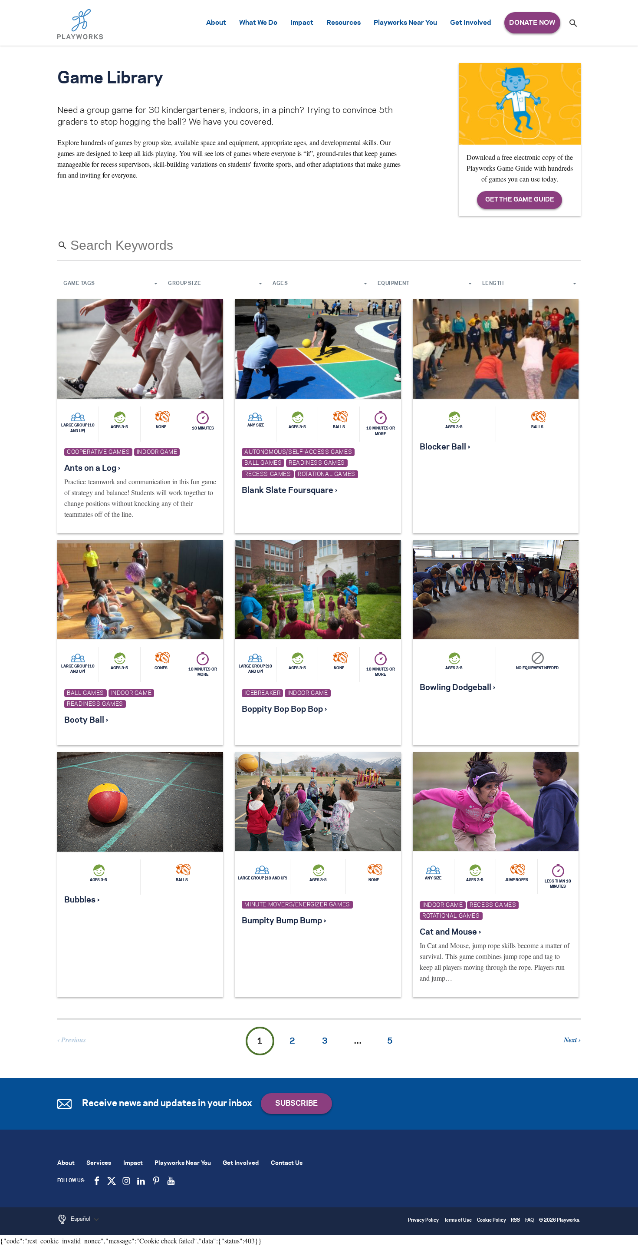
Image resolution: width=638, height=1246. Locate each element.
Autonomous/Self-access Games (298, 452)
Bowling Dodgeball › (457, 688)
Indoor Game (157, 452)
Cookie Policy (491, 1221)
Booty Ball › (86, 720)
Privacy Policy (423, 1221)
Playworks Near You (405, 23)
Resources (343, 23)
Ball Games (263, 463)
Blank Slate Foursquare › (289, 491)
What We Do (258, 23)
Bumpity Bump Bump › (284, 921)
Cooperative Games (98, 452)
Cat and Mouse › (450, 932)
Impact (301, 23)
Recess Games (267, 474)
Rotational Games (326, 474)
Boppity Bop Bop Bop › (284, 710)
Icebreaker (262, 693)
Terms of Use (458, 1221)
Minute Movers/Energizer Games (297, 904)
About (216, 23)
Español (81, 1219)
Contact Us (287, 1163)
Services (98, 1163)
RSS (515, 1221)
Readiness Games (317, 463)
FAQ (529, 1221)
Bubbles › (81, 900)
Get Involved (470, 23)
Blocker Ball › (445, 447)
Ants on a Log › (92, 469)
